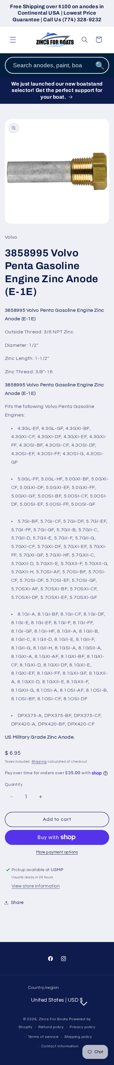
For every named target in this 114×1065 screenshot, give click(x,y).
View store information (36, 886)
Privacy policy (82, 1027)
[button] (13, 40)
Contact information (59, 1046)
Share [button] (17, 902)
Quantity (13, 784)
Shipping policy (78, 1037)
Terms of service (43, 1037)
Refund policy (51, 1027)
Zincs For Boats (53, 1019)
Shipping (39, 761)
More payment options (57, 852)
